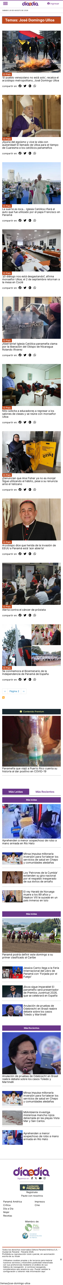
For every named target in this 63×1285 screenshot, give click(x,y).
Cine (37, 1205)
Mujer (6, 1212)
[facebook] (32, 1178)
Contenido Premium (33, 711)
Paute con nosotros (32, 1195)
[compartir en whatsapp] (35, 86)
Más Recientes (45, 791)
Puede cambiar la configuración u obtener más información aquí (26, 1270)
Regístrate (32, 1192)
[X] (36, 1178)
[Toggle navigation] (5, 3)
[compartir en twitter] (25, 86)
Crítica (7, 1205)
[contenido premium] (31, 1187)
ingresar (54, 3)
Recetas (7, 1215)
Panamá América (12, 1201)
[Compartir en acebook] (20, 86)
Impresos (40, 1201)
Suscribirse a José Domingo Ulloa (3, 697)
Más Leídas (16, 791)
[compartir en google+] (30, 86)
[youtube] (40, 1178)
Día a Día (8, 1208)
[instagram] (45, 1178)
